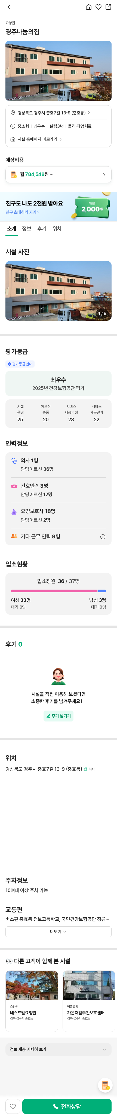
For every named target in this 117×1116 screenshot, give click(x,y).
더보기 (55, 931)
